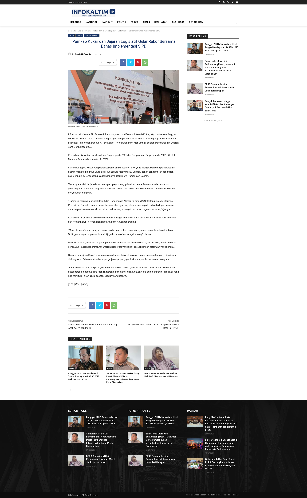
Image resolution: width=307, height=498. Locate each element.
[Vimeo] (232, 2)
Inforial (79, 35)
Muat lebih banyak (212, 120)
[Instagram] (224, 2)
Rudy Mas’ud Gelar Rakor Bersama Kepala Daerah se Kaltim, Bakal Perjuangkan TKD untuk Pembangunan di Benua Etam (221, 423)
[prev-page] (70, 390)
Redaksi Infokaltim (83, 54)
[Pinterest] (138, 62)
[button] (235, 22)
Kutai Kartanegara (91, 35)
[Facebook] (219, 2)
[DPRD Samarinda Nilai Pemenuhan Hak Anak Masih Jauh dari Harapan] (161, 358)
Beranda (72, 30)
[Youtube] (237, 2)
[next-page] (75, 390)
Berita (80, 30)
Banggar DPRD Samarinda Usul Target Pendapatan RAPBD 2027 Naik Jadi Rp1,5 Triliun (83, 376)
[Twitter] (228, 2)
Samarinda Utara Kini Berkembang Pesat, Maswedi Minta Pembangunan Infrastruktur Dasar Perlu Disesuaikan (220, 67)
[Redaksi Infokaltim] (70, 54)
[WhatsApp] (145, 62)
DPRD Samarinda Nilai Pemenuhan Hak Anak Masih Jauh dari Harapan (219, 87)
